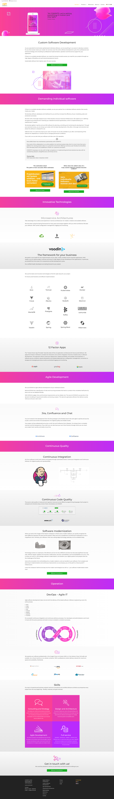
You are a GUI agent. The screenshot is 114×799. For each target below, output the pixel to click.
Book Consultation (58, 65)
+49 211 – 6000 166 (32, 788)
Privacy (61, 780)
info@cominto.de (32, 790)
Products (83, 4)
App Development (47, 786)
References (91, 4)
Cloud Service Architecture (48, 788)
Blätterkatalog (46, 790)
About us (97, 4)
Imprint (61, 781)
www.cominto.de (28, 785)
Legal (61, 783)
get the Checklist (74, 191)
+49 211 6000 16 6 (5, 0)
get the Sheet (40, 190)
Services (77, 4)
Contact (102, 4)
